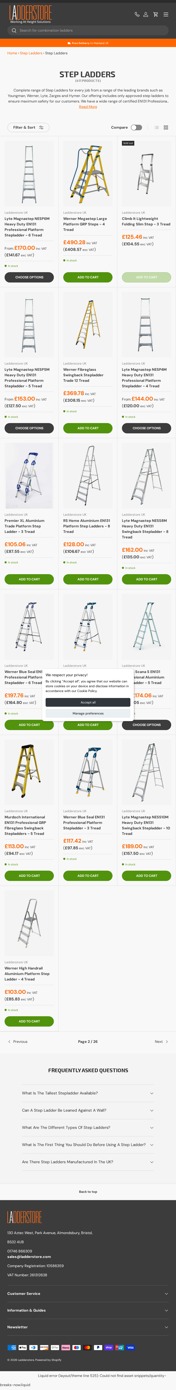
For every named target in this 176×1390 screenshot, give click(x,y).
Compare (119, 127)
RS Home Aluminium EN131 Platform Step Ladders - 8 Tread (86, 526)
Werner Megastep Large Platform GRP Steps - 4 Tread (85, 224)
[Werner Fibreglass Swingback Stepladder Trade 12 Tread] (88, 325)
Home (12, 53)
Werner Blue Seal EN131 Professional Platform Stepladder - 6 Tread (25, 677)
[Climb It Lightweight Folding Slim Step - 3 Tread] (146, 174)
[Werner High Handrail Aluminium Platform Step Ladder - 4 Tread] (29, 923)
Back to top (88, 1192)
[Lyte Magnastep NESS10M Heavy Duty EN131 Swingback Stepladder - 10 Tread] (146, 772)
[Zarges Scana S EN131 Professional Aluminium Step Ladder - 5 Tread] (146, 627)
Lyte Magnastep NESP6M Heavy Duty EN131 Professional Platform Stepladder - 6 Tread (27, 227)
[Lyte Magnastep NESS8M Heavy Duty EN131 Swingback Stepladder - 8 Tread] (146, 476)
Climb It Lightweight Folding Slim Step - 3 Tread (146, 221)
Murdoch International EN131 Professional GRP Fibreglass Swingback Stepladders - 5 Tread (25, 825)
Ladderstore (26, 1360)
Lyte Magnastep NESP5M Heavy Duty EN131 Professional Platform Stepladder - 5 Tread (27, 377)
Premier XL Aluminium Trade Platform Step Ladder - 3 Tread (24, 526)
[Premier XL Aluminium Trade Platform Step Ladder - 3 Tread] (29, 476)
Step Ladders (31, 53)
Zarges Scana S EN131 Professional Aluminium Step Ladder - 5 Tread (143, 677)
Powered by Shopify (48, 1360)
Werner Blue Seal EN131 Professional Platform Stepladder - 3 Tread (84, 823)
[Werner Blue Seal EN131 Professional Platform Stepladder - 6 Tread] (29, 627)
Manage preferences (88, 713)
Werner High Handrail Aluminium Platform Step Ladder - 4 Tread (27, 974)
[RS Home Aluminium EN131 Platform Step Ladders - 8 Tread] (88, 476)
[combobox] (88, 30)
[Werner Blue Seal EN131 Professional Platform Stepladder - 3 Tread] (88, 772)
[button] (156, 14)
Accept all (88, 702)
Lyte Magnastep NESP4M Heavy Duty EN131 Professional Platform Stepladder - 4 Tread (144, 377)
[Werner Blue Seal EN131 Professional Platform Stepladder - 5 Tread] (88, 627)
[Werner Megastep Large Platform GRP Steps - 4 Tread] (88, 174)
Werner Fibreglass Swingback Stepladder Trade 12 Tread (83, 375)
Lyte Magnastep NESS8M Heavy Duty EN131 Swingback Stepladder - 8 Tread (145, 529)
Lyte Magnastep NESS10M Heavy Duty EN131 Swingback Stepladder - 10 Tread (146, 825)
